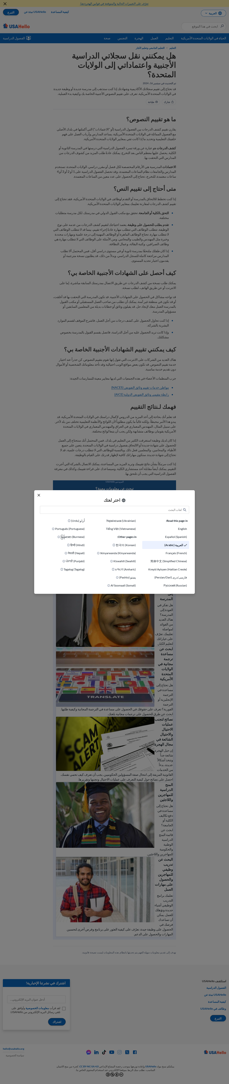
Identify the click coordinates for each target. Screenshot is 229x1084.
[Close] (39, 495)
